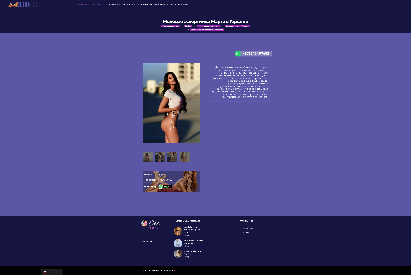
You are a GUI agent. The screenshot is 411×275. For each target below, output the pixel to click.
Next (199, 127)
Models (188, 26)
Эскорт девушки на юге (153, 4)
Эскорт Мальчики (179, 4)
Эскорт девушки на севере (122, 4)
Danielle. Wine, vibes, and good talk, (192, 230)
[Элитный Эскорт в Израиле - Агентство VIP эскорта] (40, 4)
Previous (144, 127)
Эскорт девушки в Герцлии (237, 26)
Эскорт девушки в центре (91, 4)
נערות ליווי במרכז (146, 242)
